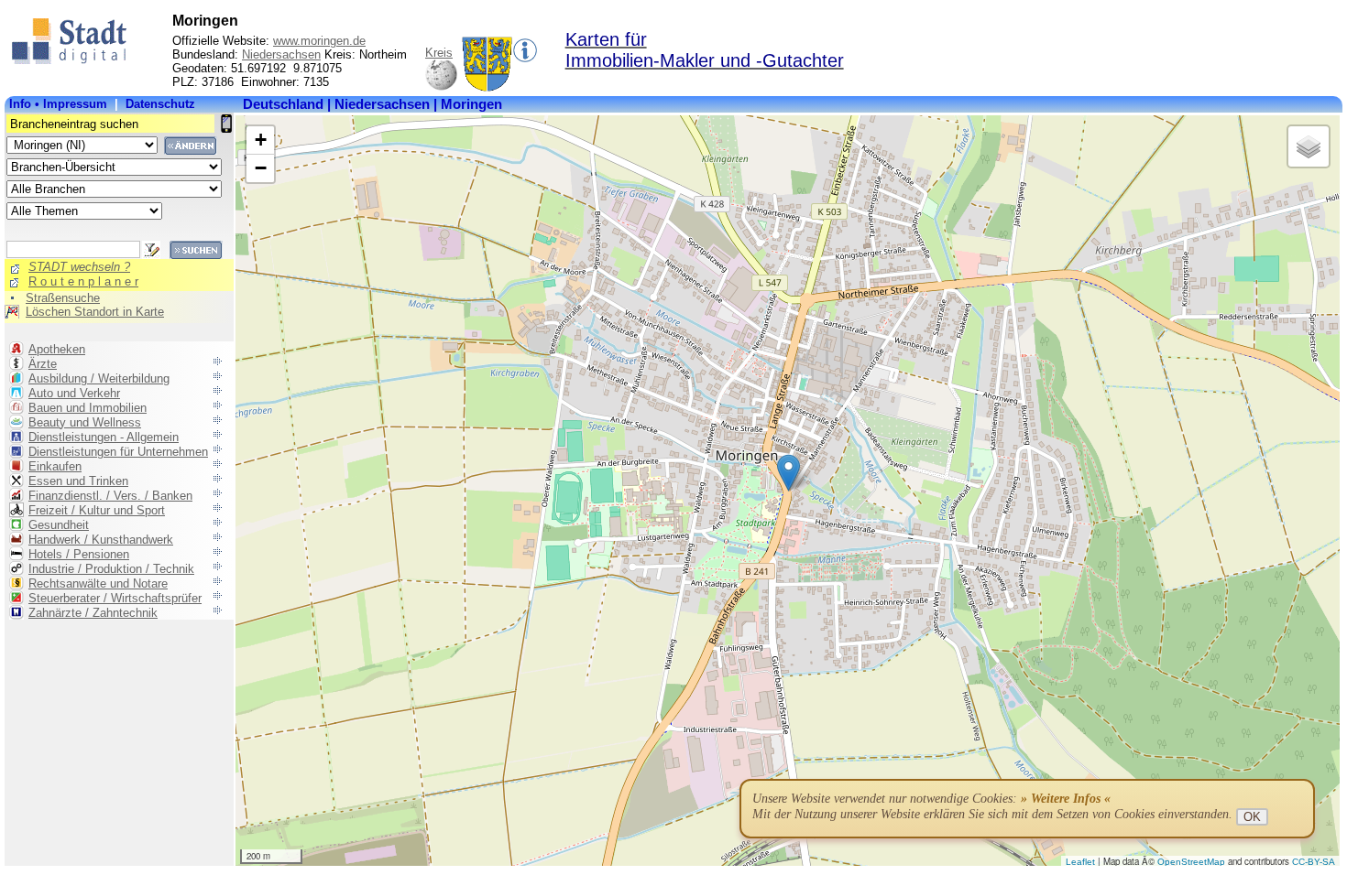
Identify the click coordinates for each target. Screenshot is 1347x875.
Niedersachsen (281, 54)
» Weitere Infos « (1066, 798)
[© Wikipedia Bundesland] (441, 87)
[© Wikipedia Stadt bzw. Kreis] (487, 87)
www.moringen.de (319, 41)
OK (1252, 817)
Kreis (439, 52)
